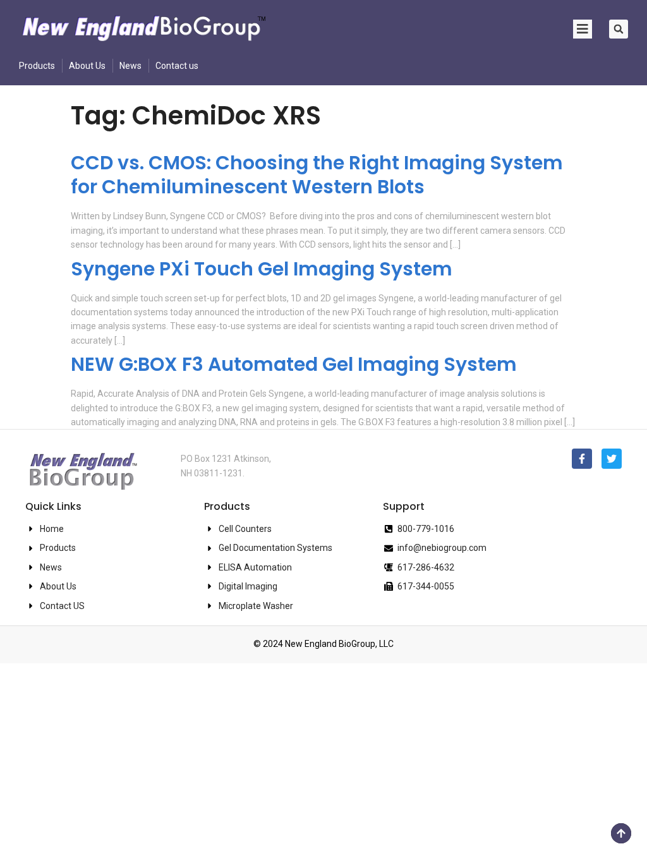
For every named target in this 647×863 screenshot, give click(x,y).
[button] (618, 29)
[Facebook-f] (582, 459)
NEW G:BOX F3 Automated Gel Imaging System (294, 364)
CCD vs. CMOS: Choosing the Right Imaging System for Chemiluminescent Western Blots (317, 174)
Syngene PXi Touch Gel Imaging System (261, 268)
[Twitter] (612, 459)
